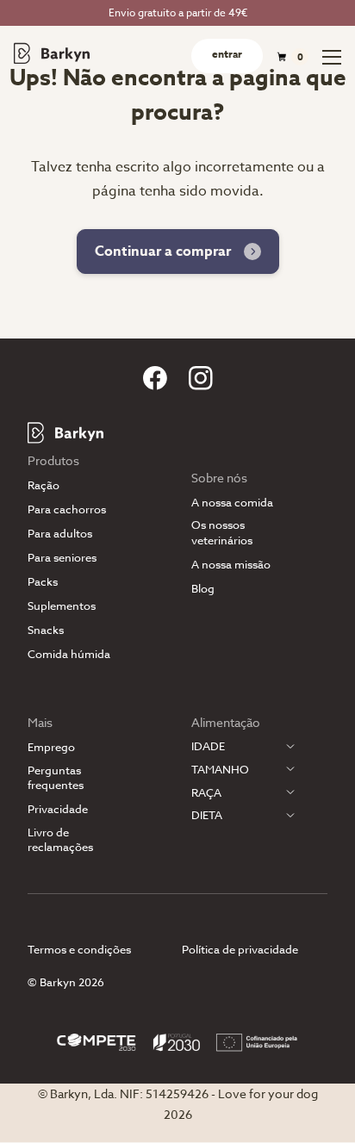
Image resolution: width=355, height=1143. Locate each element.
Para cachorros (67, 509)
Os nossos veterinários (221, 532)
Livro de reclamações (60, 839)
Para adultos (60, 533)
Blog (203, 588)
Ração (43, 485)
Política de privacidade (240, 949)
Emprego (51, 747)
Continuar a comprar (163, 251)
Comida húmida (69, 654)
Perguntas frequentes (56, 777)
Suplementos (62, 606)
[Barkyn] (52, 53)
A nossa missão (231, 564)
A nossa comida (232, 502)
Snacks (46, 630)
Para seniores (62, 557)
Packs (43, 582)
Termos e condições (79, 949)
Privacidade (58, 809)
